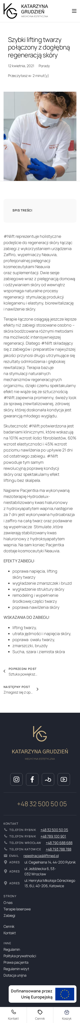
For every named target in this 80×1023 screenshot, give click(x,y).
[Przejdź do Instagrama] (16, 779)
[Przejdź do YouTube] (64, 779)
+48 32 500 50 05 (36, 804)
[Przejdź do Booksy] (48, 779)
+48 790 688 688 (59, 842)
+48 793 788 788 (58, 849)
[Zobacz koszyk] (67, 1015)
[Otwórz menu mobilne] (74, 11)
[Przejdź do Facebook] (32, 779)
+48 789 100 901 (53, 836)
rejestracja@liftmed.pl (41, 855)
